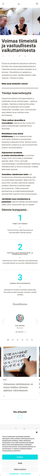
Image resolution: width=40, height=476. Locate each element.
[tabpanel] (20, 323)
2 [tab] (12, 339)
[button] (37, 432)
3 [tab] (17, 339)
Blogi (5, 379)
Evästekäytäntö (14, 473)
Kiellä (20, 463)
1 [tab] (8, 339)
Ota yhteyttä (19, 332)
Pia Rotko (20, 325)
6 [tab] (32, 339)
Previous (3, 321)
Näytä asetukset (20, 469)
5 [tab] (27, 339)
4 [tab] (22, 339)
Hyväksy (20, 457)
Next (36, 321)
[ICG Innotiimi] (20, 4)
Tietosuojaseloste (25, 473)
